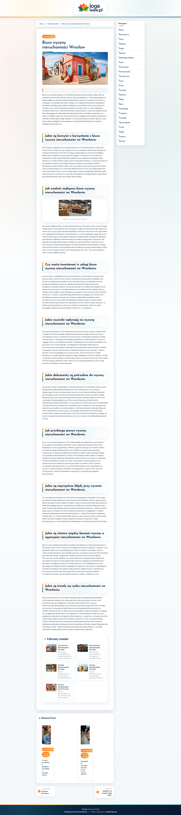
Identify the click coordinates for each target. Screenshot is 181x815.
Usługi (121, 132)
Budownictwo (124, 34)
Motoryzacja (123, 67)
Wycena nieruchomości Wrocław (94, 667)
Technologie (123, 109)
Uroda (121, 127)
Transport (123, 113)
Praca (121, 81)
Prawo (121, 85)
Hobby (121, 48)
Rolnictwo (122, 95)
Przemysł (122, 90)
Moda (121, 62)
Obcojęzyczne (124, 76)
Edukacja (122, 44)
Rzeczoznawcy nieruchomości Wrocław (94, 647)
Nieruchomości (48, 36)
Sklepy (121, 99)
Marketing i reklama (126, 58)
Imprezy (122, 53)
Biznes (121, 30)
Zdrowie (122, 141)
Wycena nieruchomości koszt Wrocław (63, 687)
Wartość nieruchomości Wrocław (63, 667)
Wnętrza (122, 136)
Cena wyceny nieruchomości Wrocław (63, 647)
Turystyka (122, 118)
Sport (121, 104)
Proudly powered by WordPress (75, 812)
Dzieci (121, 39)
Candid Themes (111, 812)
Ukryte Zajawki (46, 754)
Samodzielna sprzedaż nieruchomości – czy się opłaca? (84, 768)
